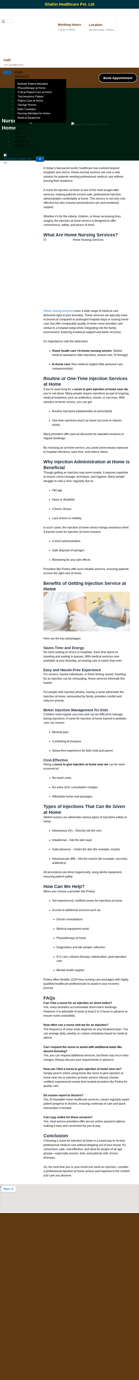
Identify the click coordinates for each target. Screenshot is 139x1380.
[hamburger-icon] (7, 72)
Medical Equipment (29, 117)
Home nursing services (58, 310)
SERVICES (21, 76)
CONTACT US (23, 145)
